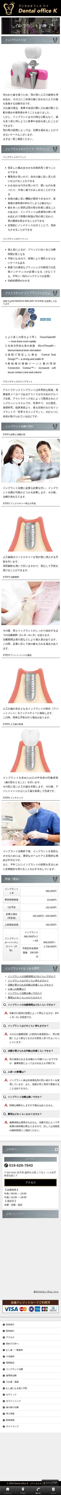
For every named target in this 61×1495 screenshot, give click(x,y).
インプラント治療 (14, 1369)
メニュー (53, 1493)
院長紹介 (10, 1325)
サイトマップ (12, 1426)
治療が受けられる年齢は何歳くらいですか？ (30, 985)
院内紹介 (10, 1331)
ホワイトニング (13, 1401)
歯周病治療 (11, 1376)
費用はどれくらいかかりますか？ (25, 997)
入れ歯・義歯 (12, 1382)
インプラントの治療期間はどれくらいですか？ (32, 976)
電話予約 (38, 1493)
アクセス (30, 1182)
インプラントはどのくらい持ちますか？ (28, 980)
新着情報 (10, 1420)
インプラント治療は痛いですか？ (25, 993)
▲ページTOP (50, 1482)
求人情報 (10, 1414)
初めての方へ (12, 1344)
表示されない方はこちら (46, 1291)
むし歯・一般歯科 (14, 1350)
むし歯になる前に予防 (16, 1388)
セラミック (11, 1395)
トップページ (8, 1493)
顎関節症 (10, 1363)
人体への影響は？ (17, 989)
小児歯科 (10, 1356)
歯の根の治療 (12, 1407)
